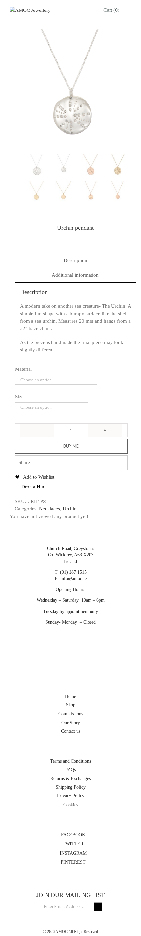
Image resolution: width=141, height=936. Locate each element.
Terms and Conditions (70, 761)
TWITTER (72, 843)
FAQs (70, 769)
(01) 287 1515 (73, 572)
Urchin (70, 508)
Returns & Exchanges (70, 778)
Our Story (70, 722)
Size (19, 396)
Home (70, 696)
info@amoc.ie (73, 578)
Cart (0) (111, 10)
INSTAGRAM (72, 853)
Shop (70, 704)
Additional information (75, 275)
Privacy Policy (70, 795)
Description (75, 260)
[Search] (88, 10)
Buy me (71, 446)
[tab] (75, 260)
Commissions (70, 713)
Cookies (70, 804)
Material (23, 369)
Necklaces (49, 508)
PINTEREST (72, 862)
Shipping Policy (71, 787)
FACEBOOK (72, 834)
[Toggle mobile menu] (128, 10)
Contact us (70, 731)
